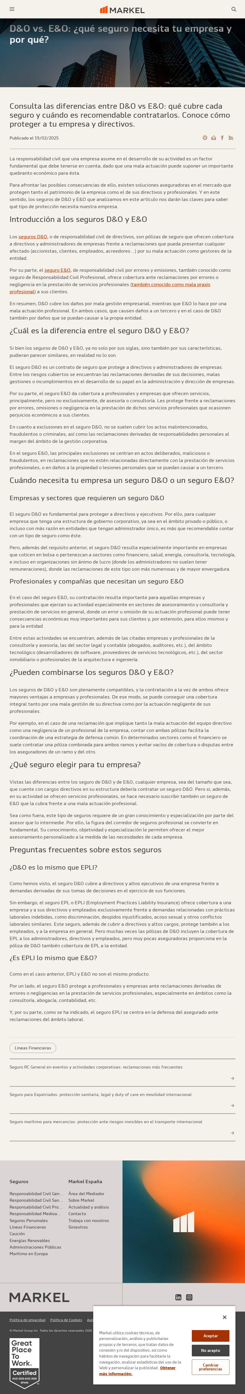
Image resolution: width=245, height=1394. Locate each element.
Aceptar (210, 1336)
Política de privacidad (27, 1320)
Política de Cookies (66, 1320)
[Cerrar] (224, 1317)
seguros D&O (33, 236)
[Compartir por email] (213, 138)
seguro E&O (58, 270)
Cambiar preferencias (210, 1367)
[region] (164, 1344)
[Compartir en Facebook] (222, 138)
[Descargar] (205, 138)
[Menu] (12, 9)
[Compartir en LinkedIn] (231, 138)
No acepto (210, 1350)
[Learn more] (232, 1078)
